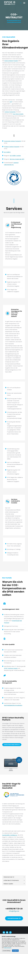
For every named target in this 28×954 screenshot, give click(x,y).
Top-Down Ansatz (18, 114)
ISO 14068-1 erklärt (15, 155)
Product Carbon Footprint (11, 147)
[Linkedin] (4, 932)
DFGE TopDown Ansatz (11, 668)
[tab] (14, 877)
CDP (10, 102)
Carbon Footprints (10, 112)
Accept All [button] (15, 950)
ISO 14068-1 (7, 152)
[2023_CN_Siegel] (14, 177)
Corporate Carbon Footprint (12, 141)
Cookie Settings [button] (6, 950)
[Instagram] (10, 932)
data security (7, 947)
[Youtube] (7, 932)
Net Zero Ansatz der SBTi (17, 159)
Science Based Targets (11, 61)
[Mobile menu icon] (24, 2)
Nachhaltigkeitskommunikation (13, 705)
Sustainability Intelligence (9, 835)
